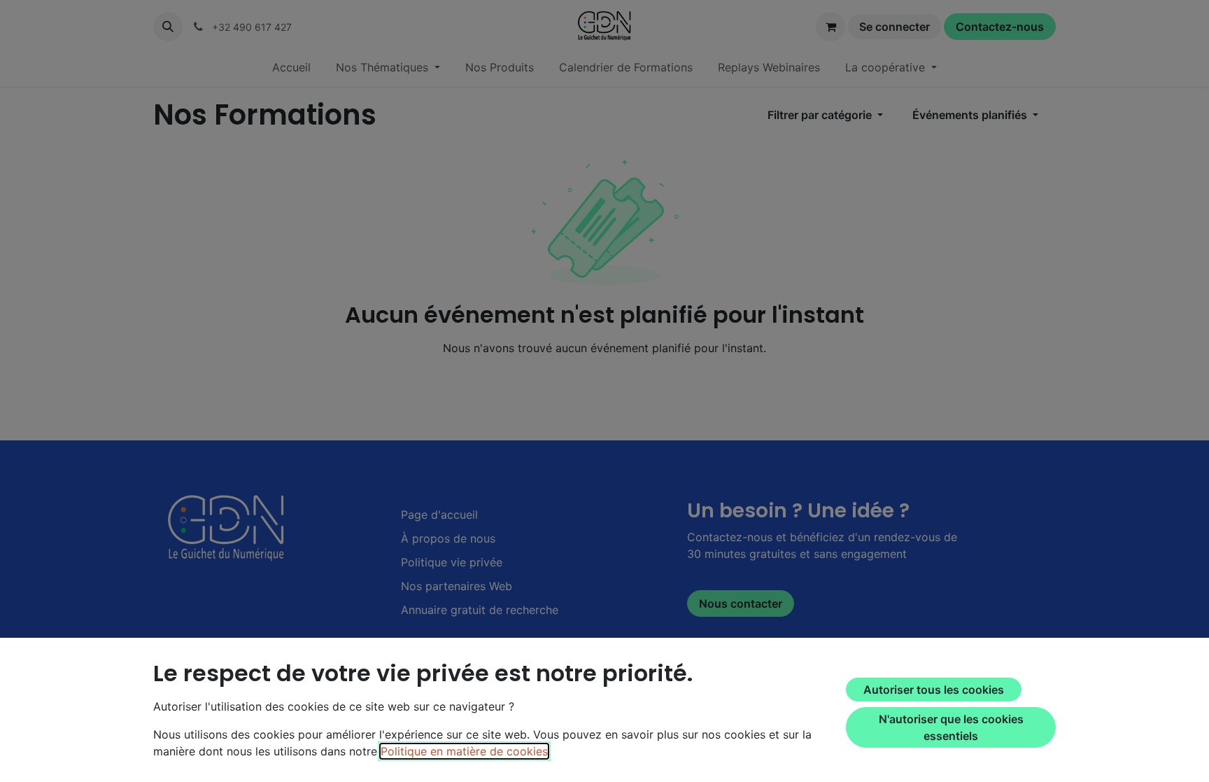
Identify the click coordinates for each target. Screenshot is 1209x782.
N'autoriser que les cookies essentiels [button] (951, 727)
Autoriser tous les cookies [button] (933, 690)
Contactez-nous (1000, 27)
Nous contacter (740, 603)
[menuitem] (291, 67)
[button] (168, 26)
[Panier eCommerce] (830, 26)
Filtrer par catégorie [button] (821, 115)
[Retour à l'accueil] (228, 527)
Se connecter (894, 27)
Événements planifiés (971, 115)
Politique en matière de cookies (464, 751)
